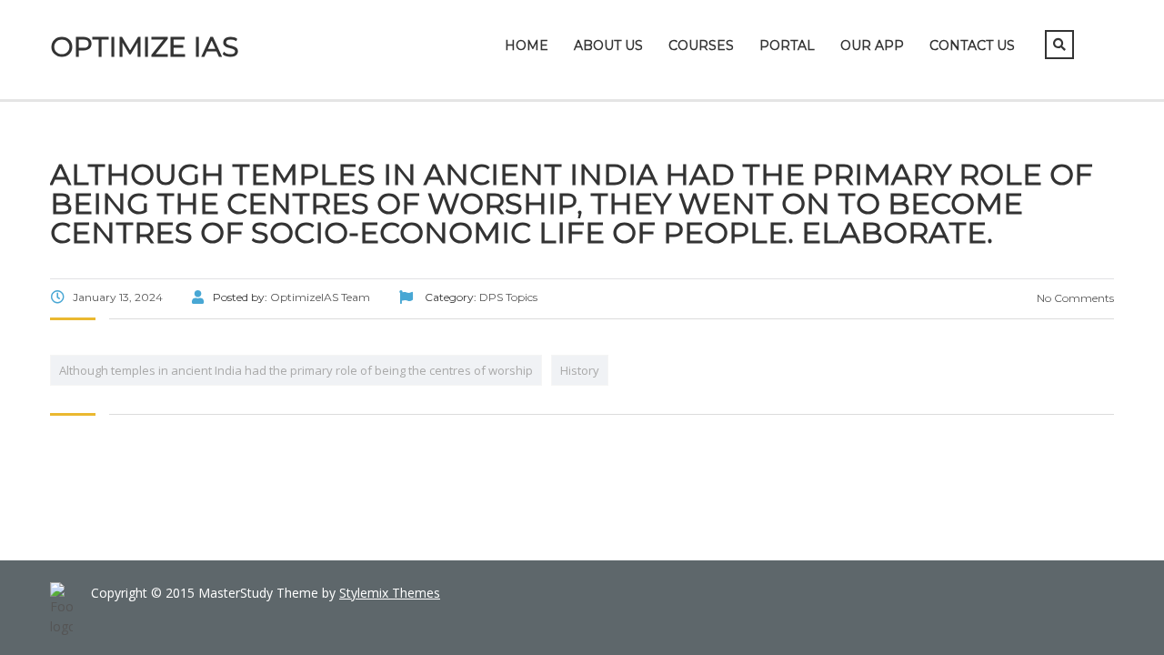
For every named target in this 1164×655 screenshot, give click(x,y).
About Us (608, 45)
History (579, 370)
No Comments (1074, 298)
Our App (872, 45)
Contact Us (972, 45)
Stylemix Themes (389, 592)
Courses (701, 45)
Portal (787, 45)
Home (526, 45)
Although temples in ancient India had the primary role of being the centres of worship (296, 370)
